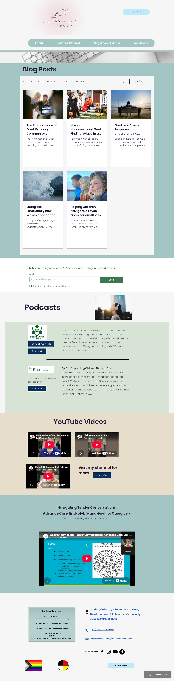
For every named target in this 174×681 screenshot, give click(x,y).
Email (32, 274)
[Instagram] (108, 652)
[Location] (87, 612)
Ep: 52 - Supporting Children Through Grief (87, 368)
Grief (66, 81)
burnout (79, 81)
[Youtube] (115, 652)
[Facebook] (102, 652)
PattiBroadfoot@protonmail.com (112, 638)
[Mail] (87, 638)
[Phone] (87, 630)
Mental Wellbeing (48, 81)
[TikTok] (122, 652)
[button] (122, 82)
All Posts (27, 81)
